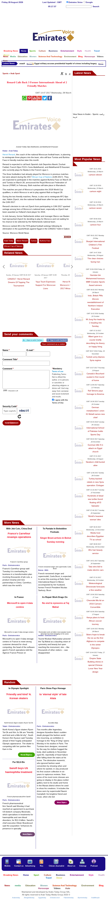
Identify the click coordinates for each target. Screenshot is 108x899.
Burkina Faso (45, 241)
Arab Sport (15, 73)
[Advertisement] (53, 17)
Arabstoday (16, 897)
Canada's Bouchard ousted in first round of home (95, 376)
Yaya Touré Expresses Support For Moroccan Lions (45, 285)
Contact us (18, 866)
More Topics (26, 755)
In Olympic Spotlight (19, 688)
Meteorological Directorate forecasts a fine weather (95, 586)
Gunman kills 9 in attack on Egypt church (95, 448)
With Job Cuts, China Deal (19, 528)
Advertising (30, 866)
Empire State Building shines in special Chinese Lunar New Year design (95, 665)
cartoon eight (95, 191)
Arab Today (8, 241)
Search (96, 6)
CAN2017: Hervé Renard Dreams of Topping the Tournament (19, 282)
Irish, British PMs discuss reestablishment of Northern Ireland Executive (95, 302)
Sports (5, 73)
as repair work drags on (55, 597)
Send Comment (11, 423)
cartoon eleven (95, 175)
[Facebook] (57, 341)
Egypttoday (42, 897)
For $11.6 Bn (19, 762)
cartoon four (95, 225)
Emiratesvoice (55, 897)
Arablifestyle (95, 897)
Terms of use (57, 371)
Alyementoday (82, 897)
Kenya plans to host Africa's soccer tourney (95, 620)
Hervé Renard (9, 154)
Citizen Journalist (56, 866)
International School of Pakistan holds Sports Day (95, 431)
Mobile (7, 866)
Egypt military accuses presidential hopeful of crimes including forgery (62, 63)
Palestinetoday (69, 897)
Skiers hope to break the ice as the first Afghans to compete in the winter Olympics (95, 641)
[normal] (65, 73)
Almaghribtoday (29, 897)
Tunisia (34, 241)
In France (19, 597)
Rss (41, 866)
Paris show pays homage (53, 688)
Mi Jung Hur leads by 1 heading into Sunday (95, 322)
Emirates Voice (75, 2)
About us (71, 866)
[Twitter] (33, 341)
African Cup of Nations (42, 177)
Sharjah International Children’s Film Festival (95, 244)
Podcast (94, 866)
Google (89, 2)
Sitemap (82, 866)
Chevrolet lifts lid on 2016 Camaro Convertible (95, 603)
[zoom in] (62, 73)
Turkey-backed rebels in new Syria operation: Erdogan (95, 482)
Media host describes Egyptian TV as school (95, 536)
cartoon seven (95, 208)
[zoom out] (69, 73)
